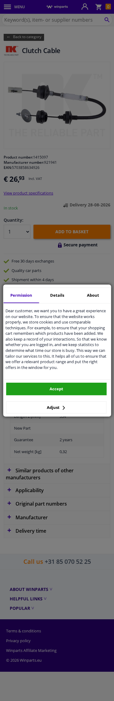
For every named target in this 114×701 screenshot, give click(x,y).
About (93, 295)
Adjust (53, 407)
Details (57, 295)
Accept (56, 389)
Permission (21, 295)
